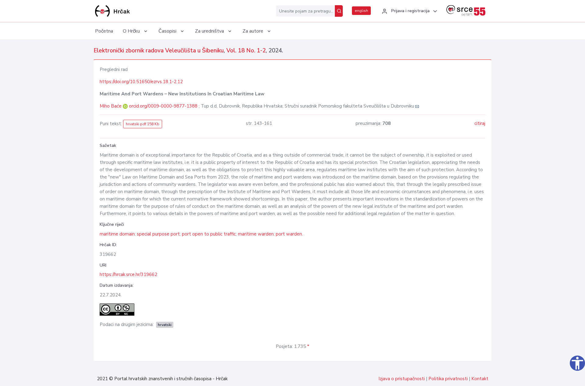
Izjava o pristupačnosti (401, 379)
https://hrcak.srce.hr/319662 (128, 274)
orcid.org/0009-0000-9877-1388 (163, 106)
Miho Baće (111, 106)
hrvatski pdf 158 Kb (142, 124)
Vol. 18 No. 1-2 (246, 51)
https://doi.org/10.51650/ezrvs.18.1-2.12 (141, 82)
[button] (408, 11)
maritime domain (117, 234)
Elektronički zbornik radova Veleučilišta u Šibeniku (159, 51)
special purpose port (158, 234)
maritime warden (256, 234)
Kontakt (479, 379)
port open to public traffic (209, 234)
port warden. (289, 234)
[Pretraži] (339, 11)
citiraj (479, 123)
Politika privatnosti (448, 379)
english (361, 10)
